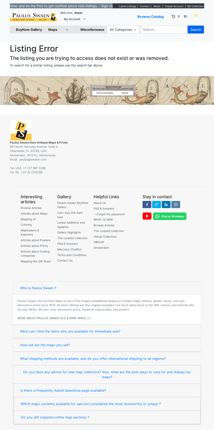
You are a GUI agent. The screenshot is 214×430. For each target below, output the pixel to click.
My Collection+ (196, 6)
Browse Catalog (151, 16)
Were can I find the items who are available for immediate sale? (70, 331)
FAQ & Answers (67, 243)
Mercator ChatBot (69, 249)
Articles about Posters (35, 240)
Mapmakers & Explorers (30, 232)
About (156, 6)
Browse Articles (31, 208)
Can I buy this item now (70, 215)
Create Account (174, 6)
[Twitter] (156, 204)
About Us (100, 203)
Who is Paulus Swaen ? (38, 288)
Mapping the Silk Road (36, 261)
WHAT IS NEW (103, 219)
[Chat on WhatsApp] (169, 216)
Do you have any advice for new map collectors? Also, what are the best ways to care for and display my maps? (107, 374)
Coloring (26, 224)
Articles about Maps (34, 213)
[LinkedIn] (166, 204)
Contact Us (65, 260)
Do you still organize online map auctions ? (55, 417)
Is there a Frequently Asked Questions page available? (63, 390)
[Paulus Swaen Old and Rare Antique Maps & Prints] (33, 16)
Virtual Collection (105, 236)
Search (195, 29)
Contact (144, 6)
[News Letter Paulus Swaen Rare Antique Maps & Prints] (107, 90)
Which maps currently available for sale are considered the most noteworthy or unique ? (91, 404)
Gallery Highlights (69, 232)
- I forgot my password (109, 214)
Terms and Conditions (72, 255)
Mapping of (28, 219)
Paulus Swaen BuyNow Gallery (72, 205)
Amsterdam (101, 247)
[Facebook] (147, 204)
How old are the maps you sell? (45, 345)
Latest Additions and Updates (71, 224)
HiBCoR (99, 242)
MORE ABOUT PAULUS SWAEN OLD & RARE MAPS (51, 318)
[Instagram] (175, 204)
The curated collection (72, 238)
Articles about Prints (34, 245)
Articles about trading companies (35, 253)
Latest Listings (127, 6)
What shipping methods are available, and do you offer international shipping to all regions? (93, 358)
